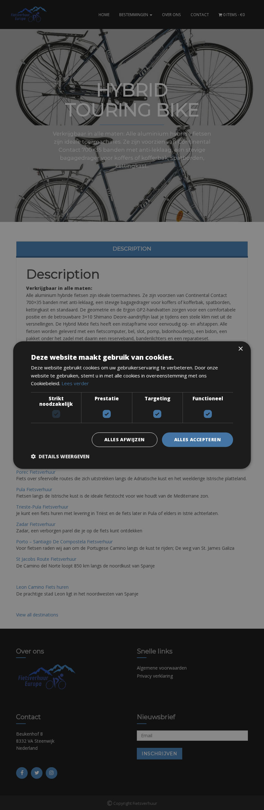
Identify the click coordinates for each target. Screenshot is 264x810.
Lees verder (75, 383)
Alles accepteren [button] (197, 439)
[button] (60, 456)
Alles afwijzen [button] (124, 439)
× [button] (240, 348)
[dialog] (132, 405)
